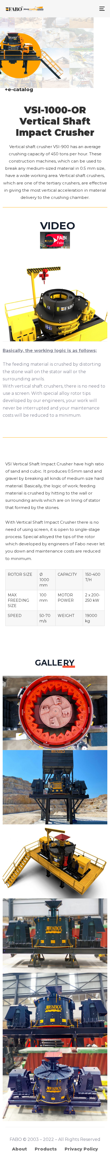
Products (46, 1149)
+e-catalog (19, 89)
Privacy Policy (81, 1149)
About (19, 1149)
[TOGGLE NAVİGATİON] (88, 8)
